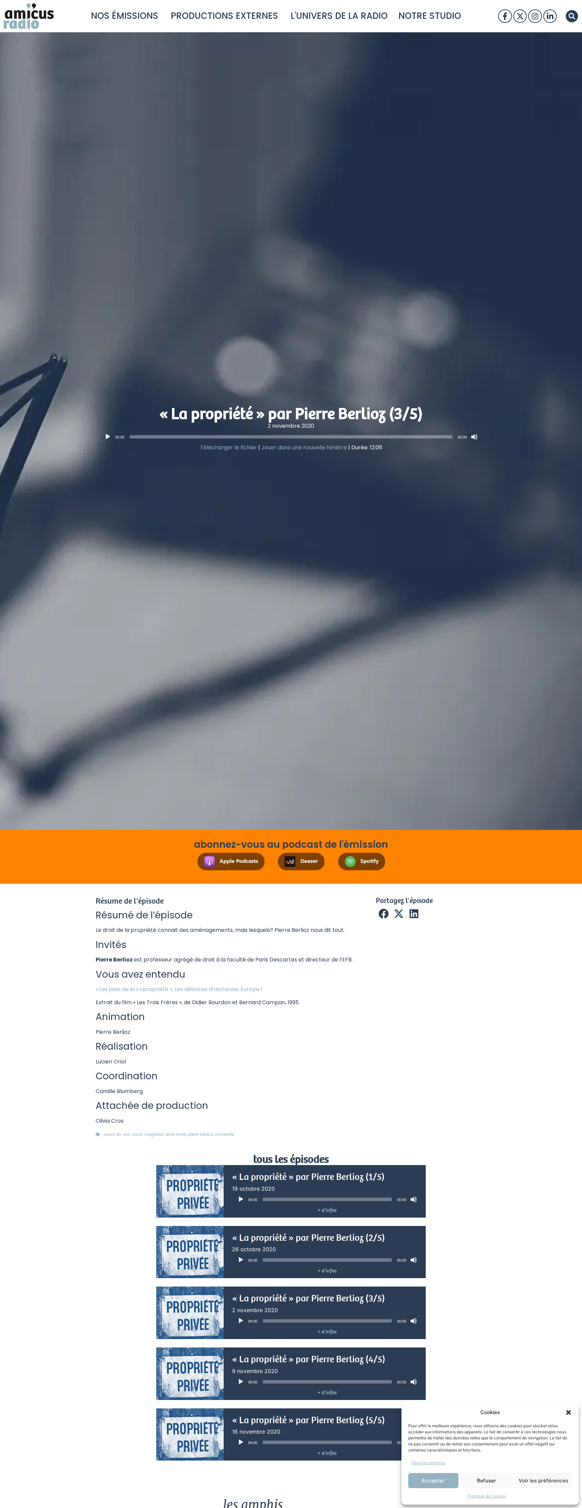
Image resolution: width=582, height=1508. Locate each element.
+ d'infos (327, 1210)
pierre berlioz (200, 1134)
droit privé (175, 1134)
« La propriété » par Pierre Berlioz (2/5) (308, 1237)
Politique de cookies (487, 1496)
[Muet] (474, 436)
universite (224, 1134)
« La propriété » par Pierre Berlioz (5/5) (308, 1420)
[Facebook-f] (505, 16)
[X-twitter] (520, 16)
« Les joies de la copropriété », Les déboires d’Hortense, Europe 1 (179, 989)
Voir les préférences (543, 1480)
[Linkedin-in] (550, 16)
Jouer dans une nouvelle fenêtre (304, 447)
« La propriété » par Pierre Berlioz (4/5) (308, 1359)
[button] (568, 1412)
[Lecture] (107, 436)
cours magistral (147, 1134)
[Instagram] (535, 16)
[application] (291, 437)
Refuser (486, 1480)
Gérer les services (428, 1462)
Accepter (433, 1480)
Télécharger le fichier (228, 447)
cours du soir (117, 1134)
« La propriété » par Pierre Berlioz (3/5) (308, 1298)
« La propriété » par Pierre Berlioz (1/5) (308, 1177)
